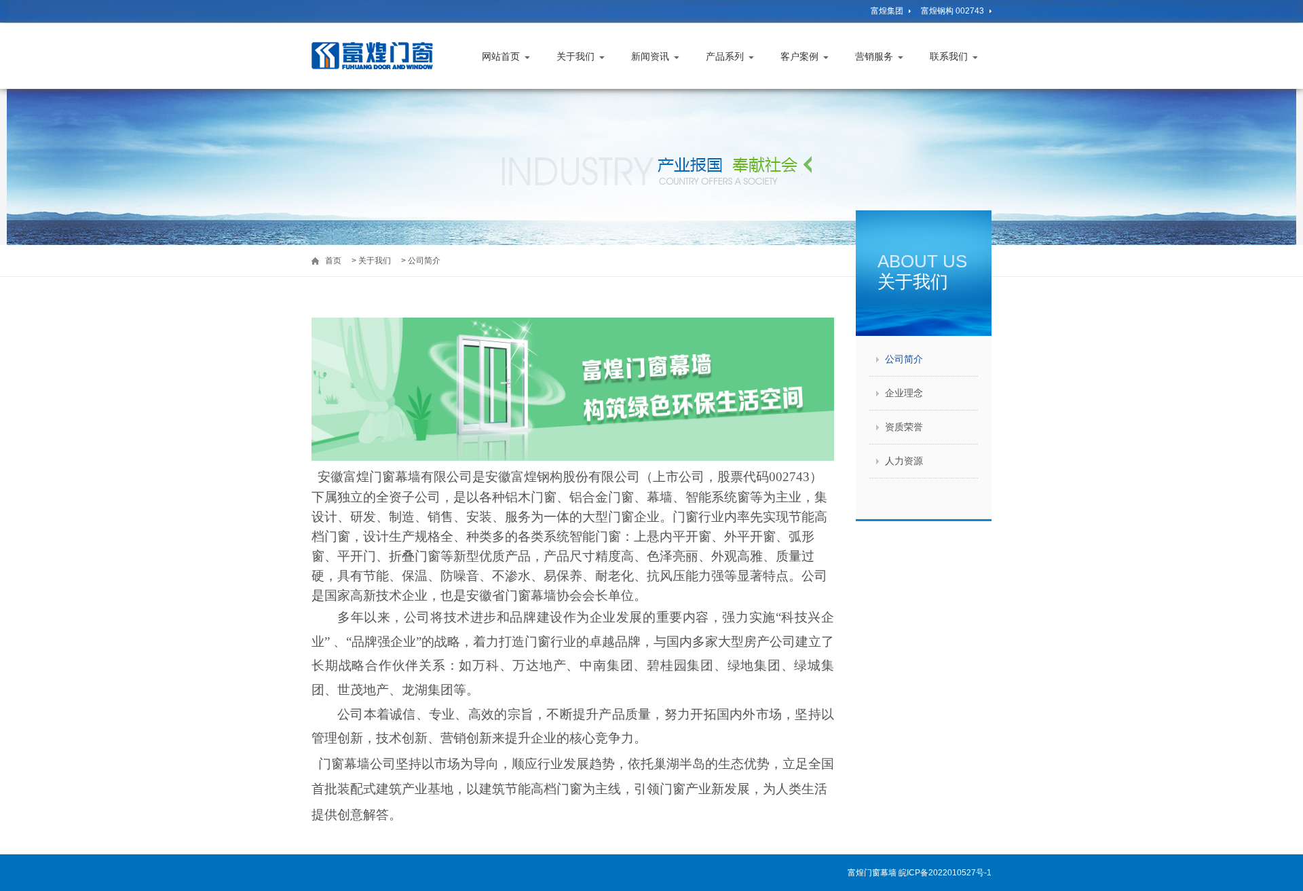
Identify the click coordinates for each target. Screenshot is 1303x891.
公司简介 (904, 359)
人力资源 (904, 460)
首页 (333, 260)
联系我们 (949, 56)
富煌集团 (887, 11)
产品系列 (725, 56)
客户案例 (799, 56)
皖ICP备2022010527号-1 (945, 872)
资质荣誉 (904, 426)
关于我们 (575, 56)
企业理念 (904, 392)
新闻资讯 (650, 56)
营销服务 (874, 56)
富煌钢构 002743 (952, 11)
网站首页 (501, 56)
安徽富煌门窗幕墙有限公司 (379, 56)
